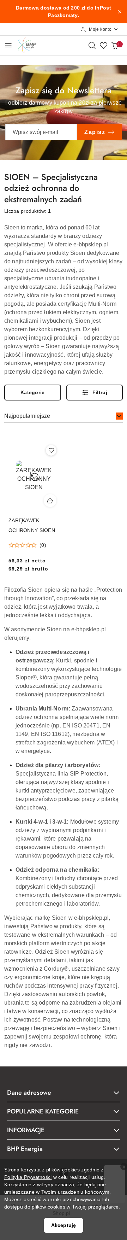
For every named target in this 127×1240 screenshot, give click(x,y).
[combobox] (63, 416)
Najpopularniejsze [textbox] (27, 416)
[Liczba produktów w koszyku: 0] (115, 45)
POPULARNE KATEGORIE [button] (43, 1111)
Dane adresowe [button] (29, 1092)
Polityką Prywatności (28, 1177)
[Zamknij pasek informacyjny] (119, 11)
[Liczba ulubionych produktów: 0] (103, 45)
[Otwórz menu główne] (8, 45)
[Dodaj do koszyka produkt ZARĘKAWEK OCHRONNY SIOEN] (50, 500)
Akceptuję (63, 1225)
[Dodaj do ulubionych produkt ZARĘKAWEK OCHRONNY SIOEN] (51, 450)
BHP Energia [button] (25, 1148)
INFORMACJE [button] (25, 1130)
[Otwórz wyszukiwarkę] (92, 45)
